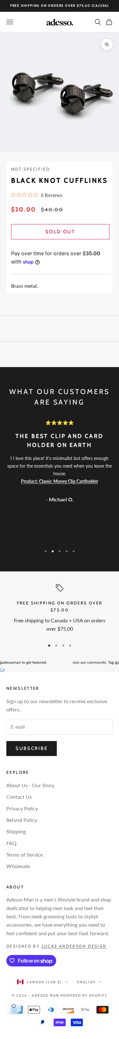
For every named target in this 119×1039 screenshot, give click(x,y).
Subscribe (32, 748)
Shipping (16, 831)
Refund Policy (21, 820)
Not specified (30, 169)
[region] (59, 609)
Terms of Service (24, 855)
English (86, 982)
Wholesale (18, 866)
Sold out (60, 232)
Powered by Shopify (84, 995)
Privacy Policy (22, 808)
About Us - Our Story (30, 785)
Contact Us (19, 797)
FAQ (11, 843)
